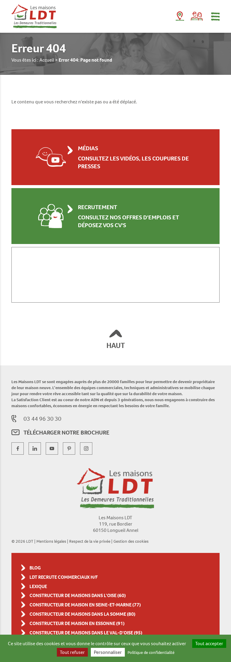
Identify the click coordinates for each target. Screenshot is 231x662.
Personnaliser (108, 652)
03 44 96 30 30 (42, 419)
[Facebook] (17, 448)
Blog (35, 568)
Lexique (38, 586)
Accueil (46, 60)
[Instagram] (86, 448)
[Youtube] (52, 448)
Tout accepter (209, 643)
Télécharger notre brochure (66, 432)
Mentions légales (51, 541)
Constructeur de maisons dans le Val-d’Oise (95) (85, 633)
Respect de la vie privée (89, 541)
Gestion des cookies (131, 541)
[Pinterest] (69, 448)
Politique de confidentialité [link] (151, 652)
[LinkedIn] (35, 448)
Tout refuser (72, 652)
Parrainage (196, 16)
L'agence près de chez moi (179, 17)
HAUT (115, 345)
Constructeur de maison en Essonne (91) (77, 623)
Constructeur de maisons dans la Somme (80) (82, 614)
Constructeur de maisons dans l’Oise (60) (77, 595)
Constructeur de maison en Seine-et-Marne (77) (85, 605)
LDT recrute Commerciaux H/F (63, 577)
